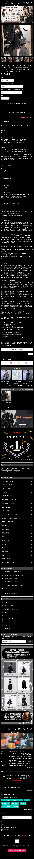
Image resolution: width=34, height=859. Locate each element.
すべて (4, 363)
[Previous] (2, 40)
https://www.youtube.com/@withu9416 (12, 334)
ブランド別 (5, 525)
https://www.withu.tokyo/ (8, 204)
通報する (30, 354)
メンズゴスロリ (6, 540)
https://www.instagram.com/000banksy (12, 327)
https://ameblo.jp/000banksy (9, 331)
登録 (30, 641)
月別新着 (4, 544)
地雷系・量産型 (6, 507)
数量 (2, 95)
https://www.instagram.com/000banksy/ (12, 215)
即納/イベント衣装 (7, 488)
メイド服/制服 (5, 529)
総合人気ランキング (7, 484)
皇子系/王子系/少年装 (7, 481)
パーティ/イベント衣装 (8, 562)
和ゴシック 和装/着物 (7, 522)
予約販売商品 (5, 533)
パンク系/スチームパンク (8, 503)
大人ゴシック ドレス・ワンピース (11, 518)
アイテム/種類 (5, 510)
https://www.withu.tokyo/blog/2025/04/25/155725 (15, 313)
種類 (2, 77)
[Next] (32, 40)
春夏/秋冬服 (5, 551)
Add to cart (17, 108)
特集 (3, 536)
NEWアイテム (5, 547)
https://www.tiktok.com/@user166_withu (12, 338)
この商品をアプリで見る (17, 349)
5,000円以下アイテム (7, 496)
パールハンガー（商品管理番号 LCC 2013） (12, 84)
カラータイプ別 (6, 555)
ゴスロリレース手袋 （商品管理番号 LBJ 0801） (13, 89)
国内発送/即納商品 (7, 559)
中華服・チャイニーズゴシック (10, 514)
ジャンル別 (5, 492)
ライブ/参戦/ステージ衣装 (9, 499)
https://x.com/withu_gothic (8, 324)
